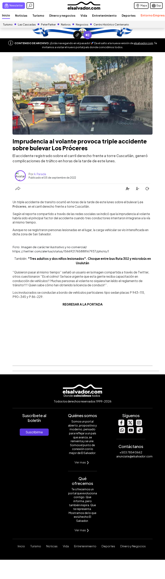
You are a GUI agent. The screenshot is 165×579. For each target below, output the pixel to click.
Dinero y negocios (62, 15)
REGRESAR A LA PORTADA (83, 304)
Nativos (66, 24)
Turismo (38, 15)
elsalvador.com (143, 43)
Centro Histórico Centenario (111, 24)
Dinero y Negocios (133, 546)
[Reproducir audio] (87, 35)
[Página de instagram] (139, 425)
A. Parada (40, 174)
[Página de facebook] (121, 425)
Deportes (129, 15)
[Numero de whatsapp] (122, 432)
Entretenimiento (104, 15)
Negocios (82, 24)
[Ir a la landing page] (77, 35)
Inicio (6, 15)
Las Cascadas (27, 24)
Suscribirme (34, 432)
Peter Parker (48, 24)
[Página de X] (130, 425)
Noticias (21, 15)
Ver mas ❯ (81, 462)
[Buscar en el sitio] (30, 5)
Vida (83, 15)
